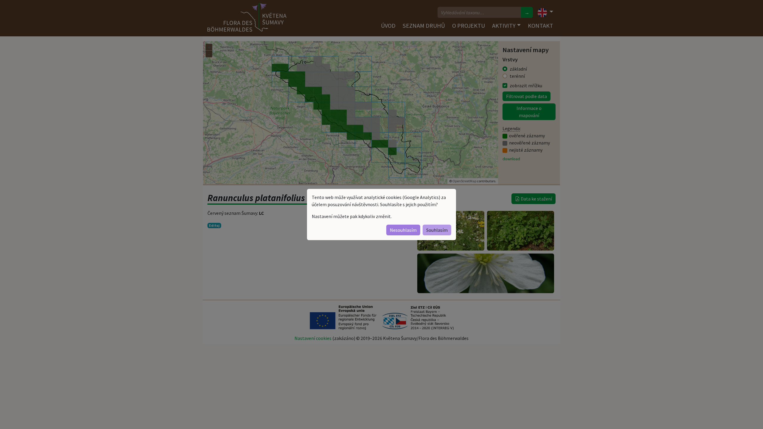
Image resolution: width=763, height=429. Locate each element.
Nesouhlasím (403, 230)
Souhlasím (437, 230)
